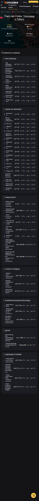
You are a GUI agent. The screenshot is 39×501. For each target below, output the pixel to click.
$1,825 (9, 26)
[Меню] (3, 2)
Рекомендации (25, 6)
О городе (3, 6)
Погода (35, 6)
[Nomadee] (11, 2)
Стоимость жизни (12, 6)
